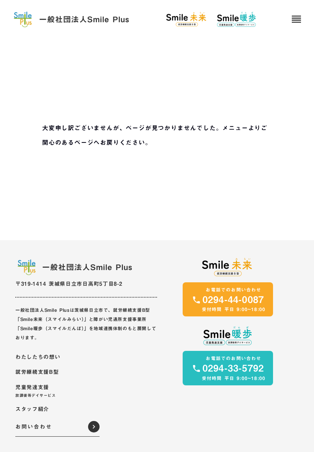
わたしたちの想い (38, 357)
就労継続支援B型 (37, 372)
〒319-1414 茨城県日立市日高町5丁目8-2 (69, 283)
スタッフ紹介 (32, 409)
